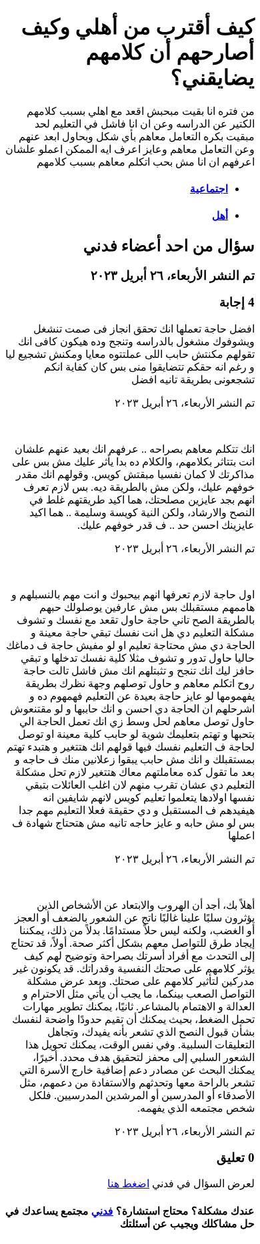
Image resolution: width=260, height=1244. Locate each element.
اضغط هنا (128, 1183)
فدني (102, 1211)
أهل (220, 215)
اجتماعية (209, 188)
